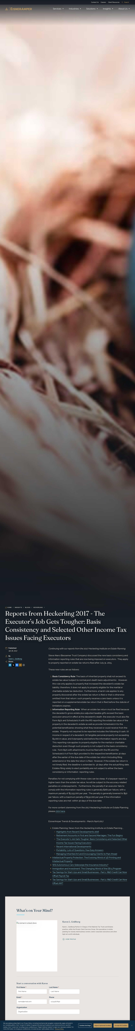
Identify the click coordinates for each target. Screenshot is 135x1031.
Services (57, 8)
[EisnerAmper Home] (18, 9)
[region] (67, 1025)
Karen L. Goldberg (15, 659)
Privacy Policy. (59, 1029)
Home (9, 607)
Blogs (27, 607)
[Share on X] (13, 665)
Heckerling (38, 607)
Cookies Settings (85, 1025)
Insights (107, 8)
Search (126, 2)
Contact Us (95, 2)
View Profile (71, 939)
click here (60, 811)
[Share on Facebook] (16, 665)
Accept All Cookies (121, 1025)
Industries (74, 8)
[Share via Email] (20, 665)
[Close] (132, 1025)
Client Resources (113, 2)
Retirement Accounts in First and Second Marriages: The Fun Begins (89, 835)
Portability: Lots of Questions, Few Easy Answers (79, 850)
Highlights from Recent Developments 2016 (77, 831)
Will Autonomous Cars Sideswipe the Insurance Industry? (80, 865)
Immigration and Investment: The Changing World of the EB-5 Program (86, 868)
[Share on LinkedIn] (9, 665)
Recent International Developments (73, 846)
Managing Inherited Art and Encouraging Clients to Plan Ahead (86, 854)
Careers (103, 2)
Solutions (90, 8)
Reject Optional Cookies (103, 1025)
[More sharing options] (23, 665)
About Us (122, 8)
